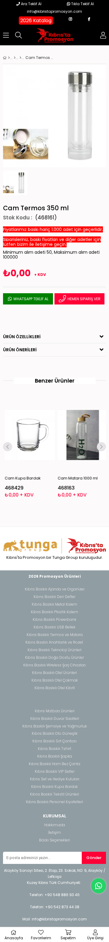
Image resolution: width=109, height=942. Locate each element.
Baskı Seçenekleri (54, 840)
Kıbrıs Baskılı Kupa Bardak (54, 787)
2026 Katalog (35, 20)
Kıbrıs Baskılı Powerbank (54, 619)
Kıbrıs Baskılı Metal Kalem (54, 604)
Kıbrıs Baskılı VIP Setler (54, 771)
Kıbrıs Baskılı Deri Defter (54, 597)
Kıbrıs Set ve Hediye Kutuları (54, 779)
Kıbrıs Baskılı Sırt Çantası (54, 741)
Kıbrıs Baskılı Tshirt (54, 749)
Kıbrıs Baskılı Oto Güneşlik (55, 733)
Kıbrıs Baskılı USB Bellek (54, 627)
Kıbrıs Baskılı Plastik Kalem (54, 612)
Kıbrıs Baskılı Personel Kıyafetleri (54, 802)
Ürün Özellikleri (22, 337)
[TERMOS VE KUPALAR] (14, 58)
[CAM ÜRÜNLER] (20, 58)
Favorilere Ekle (28, 447)
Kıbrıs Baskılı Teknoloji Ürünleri (54, 650)
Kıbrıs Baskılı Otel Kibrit (55, 688)
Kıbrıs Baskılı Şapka (54, 756)
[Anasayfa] (9, 58)
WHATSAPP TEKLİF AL (30, 298)
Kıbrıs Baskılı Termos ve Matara (55, 635)
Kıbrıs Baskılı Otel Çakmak (54, 680)
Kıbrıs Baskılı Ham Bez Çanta (54, 764)
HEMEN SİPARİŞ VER (84, 298)
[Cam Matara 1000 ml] (81, 435)
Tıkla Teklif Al (82, 3)
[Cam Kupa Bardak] (28, 435)
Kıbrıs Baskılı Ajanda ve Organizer (54, 589)
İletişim (54, 832)
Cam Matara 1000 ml (76, 478)
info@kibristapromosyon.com (54, 11)
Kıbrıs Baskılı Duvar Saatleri (54, 719)
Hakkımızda (54, 825)
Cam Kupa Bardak (21, 478)
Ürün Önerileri (20, 350)
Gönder (93, 858)
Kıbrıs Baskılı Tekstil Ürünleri (54, 794)
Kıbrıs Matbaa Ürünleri (54, 711)
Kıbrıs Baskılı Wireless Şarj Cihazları (54, 665)
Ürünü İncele (38, 447)
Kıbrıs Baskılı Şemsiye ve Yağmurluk (54, 726)
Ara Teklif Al (30, 3)
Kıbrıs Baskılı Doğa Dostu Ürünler (54, 657)
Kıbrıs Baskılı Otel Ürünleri (54, 673)
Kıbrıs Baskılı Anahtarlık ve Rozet (54, 642)
